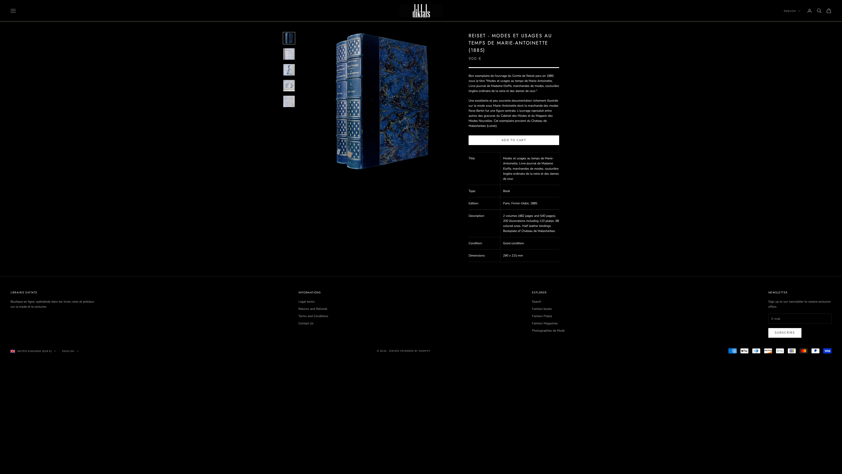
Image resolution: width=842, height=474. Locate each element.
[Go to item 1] (289, 38)
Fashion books (542, 309)
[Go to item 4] (289, 85)
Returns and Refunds (312, 309)
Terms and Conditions (313, 316)
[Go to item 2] (289, 54)
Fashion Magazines (545, 323)
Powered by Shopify (415, 351)
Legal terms (306, 302)
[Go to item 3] (289, 70)
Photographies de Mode (548, 331)
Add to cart (513, 140)
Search (536, 302)
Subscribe (785, 333)
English (790, 11)
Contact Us (306, 323)
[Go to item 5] (289, 101)
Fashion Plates (542, 316)
